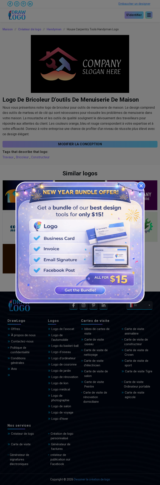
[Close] (141, 186)
